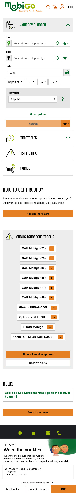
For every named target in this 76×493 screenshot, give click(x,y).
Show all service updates (38, 354)
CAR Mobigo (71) (37, 287)
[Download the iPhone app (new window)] (34, 433)
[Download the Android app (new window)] (20, 433)
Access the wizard (38, 214)
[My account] (62, 7)
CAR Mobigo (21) (37, 248)
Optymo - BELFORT (37, 317)
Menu (70, 7)
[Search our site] (48, 7)
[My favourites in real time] (55, 7)
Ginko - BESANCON (37, 307)
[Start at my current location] (57, 43)
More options (38, 114)
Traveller (13, 93)
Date (8, 66)
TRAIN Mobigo (37, 327)
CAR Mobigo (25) (37, 258)
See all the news (38, 412)
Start (9, 37)
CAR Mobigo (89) (37, 297)
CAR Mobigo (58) (37, 277)
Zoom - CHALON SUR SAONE (37, 337)
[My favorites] (65, 43)
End (8, 51)
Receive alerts (38, 363)
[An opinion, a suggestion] (48, 433)
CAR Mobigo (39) (37, 268)
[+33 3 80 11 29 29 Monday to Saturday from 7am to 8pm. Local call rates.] (59, 433)
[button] (62, 99)
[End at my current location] (57, 58)
